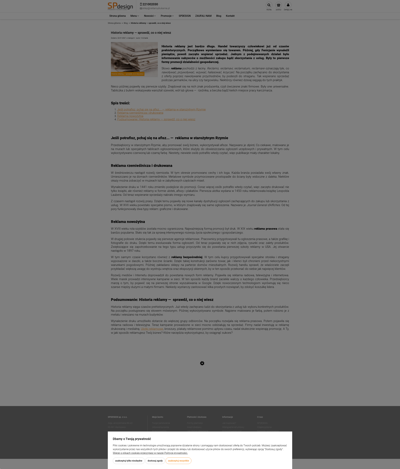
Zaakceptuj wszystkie (178, 460)
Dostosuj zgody (155, 460)
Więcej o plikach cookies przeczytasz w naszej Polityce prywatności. (150, 453)
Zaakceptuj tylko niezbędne (128, 460)
